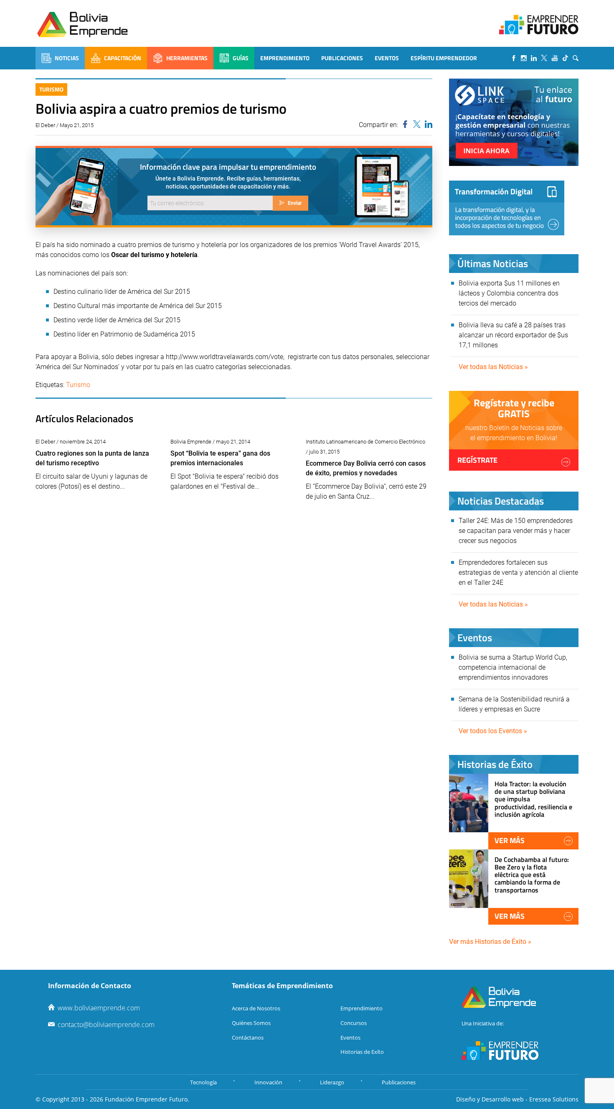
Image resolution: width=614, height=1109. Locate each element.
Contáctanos (248, 1037)
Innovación (268, 1082)
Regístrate (477, 460)
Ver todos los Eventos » (493, 731)
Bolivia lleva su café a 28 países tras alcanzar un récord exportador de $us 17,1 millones (513, 335)
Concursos (353, 1023)
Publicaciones (342, 58)
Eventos (387, 58)
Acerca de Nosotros (256, 1008)
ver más (510, 840)
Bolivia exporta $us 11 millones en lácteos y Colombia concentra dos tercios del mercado (509, 293)
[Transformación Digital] (506, 208)
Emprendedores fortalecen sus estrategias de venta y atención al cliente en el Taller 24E (518, 572)
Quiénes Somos (251, 1023)
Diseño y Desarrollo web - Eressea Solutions (517, 1099)
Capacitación (122, 58)
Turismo (51, 89)
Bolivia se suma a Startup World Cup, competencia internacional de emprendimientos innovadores (513, 667)
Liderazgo (332, 1082)
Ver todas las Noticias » (493, 367)
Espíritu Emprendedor (444, 58)
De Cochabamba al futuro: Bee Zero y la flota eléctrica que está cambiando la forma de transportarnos (532, 874)
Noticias (67, 58)
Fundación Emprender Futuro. (147, 1099)
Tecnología (203, 1082)
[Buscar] (575, 58)
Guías (241, 58)
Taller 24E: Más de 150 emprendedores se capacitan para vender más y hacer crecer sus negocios (516, 531)
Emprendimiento (285, 58)
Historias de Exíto (362, 1051)
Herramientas (187, 58)
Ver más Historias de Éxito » (490, 942)
